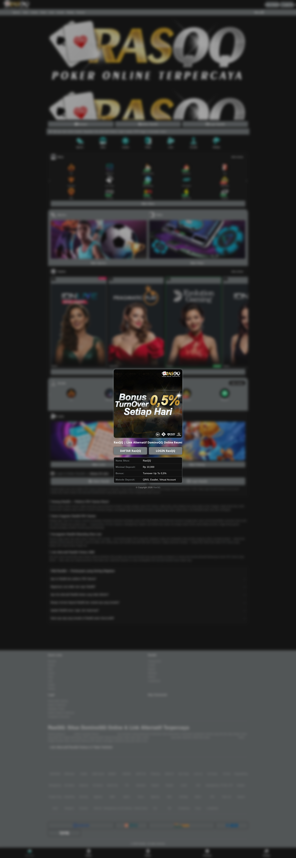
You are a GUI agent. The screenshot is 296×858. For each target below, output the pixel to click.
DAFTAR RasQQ (130, 451)
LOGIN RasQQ (165, 451)
